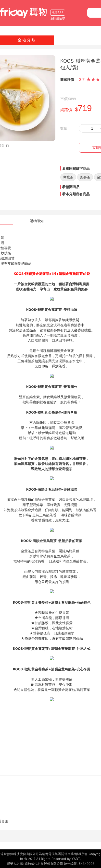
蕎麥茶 (85, 177)
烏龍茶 (68, 177)
